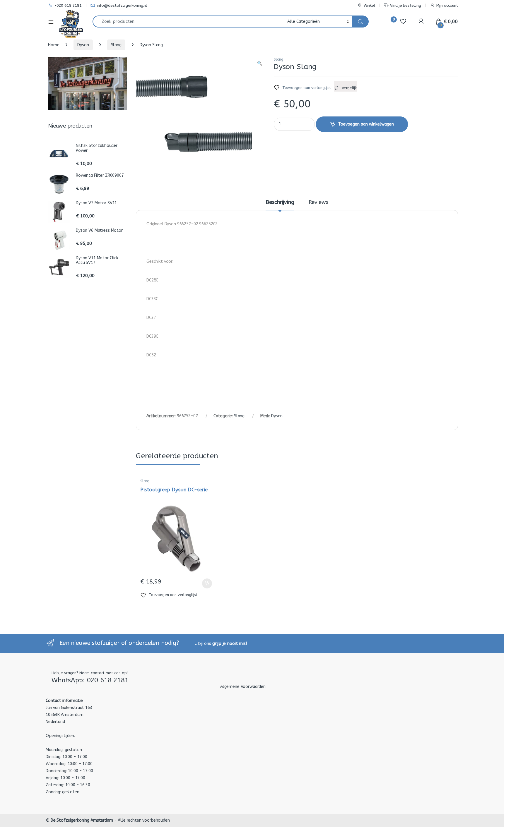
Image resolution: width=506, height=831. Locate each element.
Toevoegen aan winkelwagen (366, 124)
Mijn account (447, 5)
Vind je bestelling (405, 5)
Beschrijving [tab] (280, 202)
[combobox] (188, 22)
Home (53, 44)
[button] (259, 63)
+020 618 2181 (68, 5)
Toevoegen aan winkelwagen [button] (200, 583)
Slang (116, 44)
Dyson (83, 44)
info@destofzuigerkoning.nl (122, 5)
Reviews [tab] (318, 202)
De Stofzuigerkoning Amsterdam (82, 820)
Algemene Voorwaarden (243, 686)
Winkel (369, 5)
